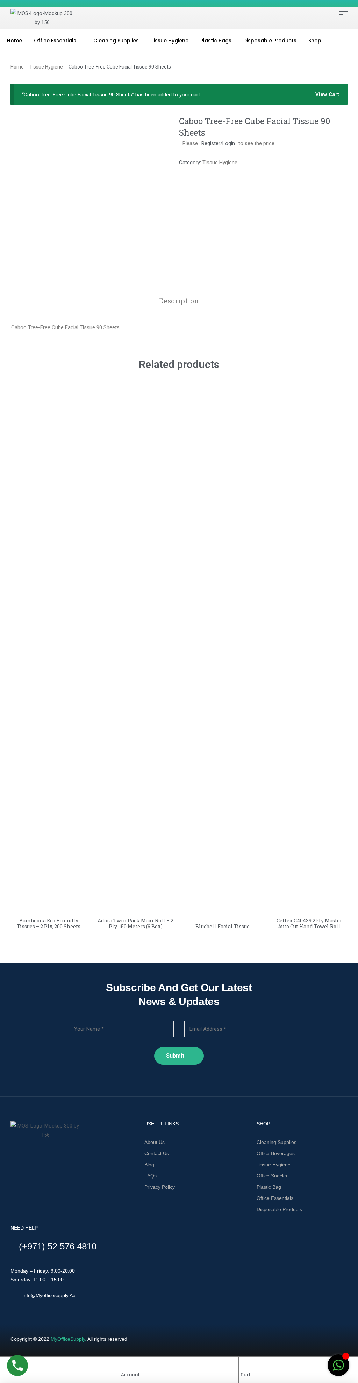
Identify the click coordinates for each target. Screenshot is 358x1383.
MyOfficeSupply (68, 1339)
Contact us (156, 1153)
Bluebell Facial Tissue (222, 926)
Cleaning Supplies (276, 1142)
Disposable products (279, 1209)
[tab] (179, 300)
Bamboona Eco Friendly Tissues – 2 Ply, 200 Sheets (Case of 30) (48, 926)
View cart (327, 94)
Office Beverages (276, 1153)
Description (179, 300)
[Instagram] (36, 1155)
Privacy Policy (159, 1187)
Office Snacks (272, 1176)
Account (130, 1374)
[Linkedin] (47, 1155)
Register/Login (218, 143)
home (17, 67)
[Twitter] (24, 1155)
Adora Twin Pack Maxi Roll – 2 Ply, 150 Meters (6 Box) (135, 923)
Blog (149, 1164)
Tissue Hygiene (46, 67)
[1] (338, 1369)
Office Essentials (275, 1198)
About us (154, 1142)
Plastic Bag (269, 1187)
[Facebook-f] (12, 1155)
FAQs (150, 1176)
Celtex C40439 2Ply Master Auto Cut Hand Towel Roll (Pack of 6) (309, 926)
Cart (246, 1374)
